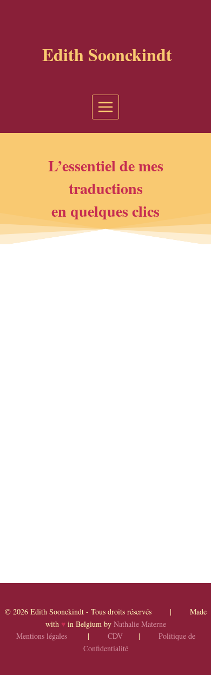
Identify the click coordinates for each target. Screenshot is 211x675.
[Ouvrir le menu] (106, 107)
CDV (115, 636)
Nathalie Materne (140, 624)
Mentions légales (41, 636)
